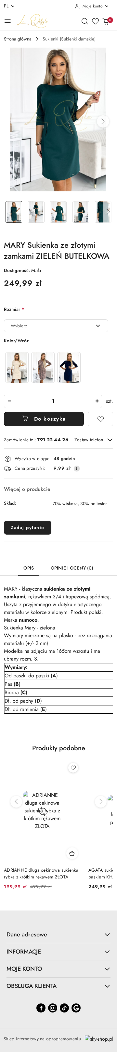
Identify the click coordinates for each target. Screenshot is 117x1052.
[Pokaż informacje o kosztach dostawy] (76, 468)
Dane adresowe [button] (26, 934)
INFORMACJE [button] (23, 951)
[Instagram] (52, 1007)
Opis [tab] (28, 568)
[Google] (76, 1007)
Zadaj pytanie (28, 527)
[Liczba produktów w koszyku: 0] (105, 21)
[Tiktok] (64, 1007)
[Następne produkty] (101, 801)
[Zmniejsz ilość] (9, 401)
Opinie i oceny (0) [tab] (72, 568)
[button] (103, 121)
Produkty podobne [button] (58, 748)
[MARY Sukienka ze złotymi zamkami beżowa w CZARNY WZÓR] (43, 367)
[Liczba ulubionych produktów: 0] (95, 21)
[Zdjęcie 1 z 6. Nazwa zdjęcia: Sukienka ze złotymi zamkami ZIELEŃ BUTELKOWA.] (14, 212)
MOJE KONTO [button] (24, 969)
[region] (43, 367)
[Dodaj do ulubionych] (100, 419)
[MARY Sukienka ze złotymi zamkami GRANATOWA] (69, 367)
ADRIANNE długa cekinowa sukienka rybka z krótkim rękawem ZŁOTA (41, 873)
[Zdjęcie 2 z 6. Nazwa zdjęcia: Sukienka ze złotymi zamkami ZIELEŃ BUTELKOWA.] (36, 212)
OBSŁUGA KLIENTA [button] (31, 986)
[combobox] (56, 325)
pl (6, 6)
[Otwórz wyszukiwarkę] (84, 21)
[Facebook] (41, 1007)
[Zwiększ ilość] (97, 401)
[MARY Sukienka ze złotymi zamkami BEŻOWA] (17, 367)
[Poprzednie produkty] (16, 801)
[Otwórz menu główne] (7, 21)
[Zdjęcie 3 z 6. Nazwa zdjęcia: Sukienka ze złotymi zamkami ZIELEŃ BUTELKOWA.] (59, 212)
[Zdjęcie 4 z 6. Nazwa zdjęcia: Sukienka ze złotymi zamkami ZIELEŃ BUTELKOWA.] (81, 212)
